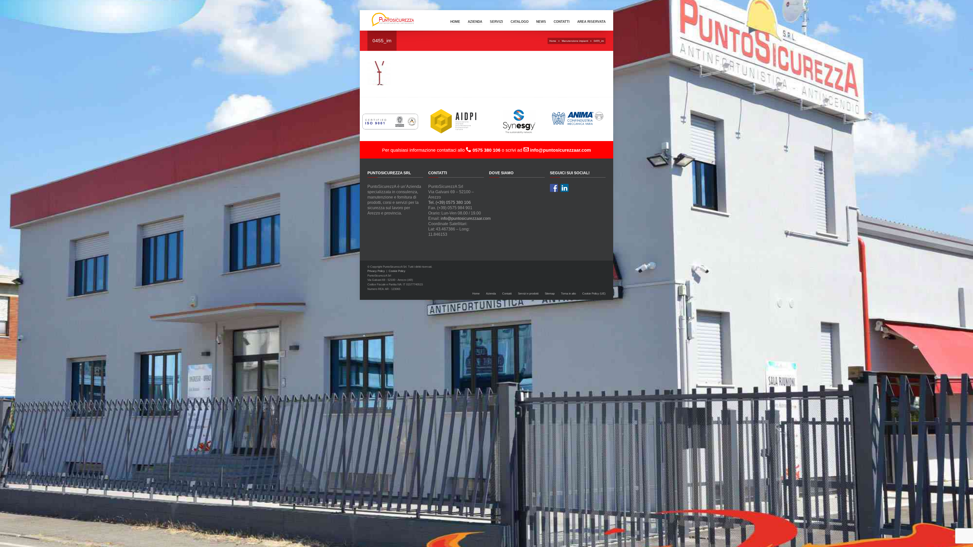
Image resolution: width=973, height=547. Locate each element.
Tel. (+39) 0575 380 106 (449, 202)
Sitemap (550, 293)
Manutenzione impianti (575, 41)
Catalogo (520, 22)
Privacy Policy (376, 270)
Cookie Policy (397, 270)
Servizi (496, 22)
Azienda (475, 22)
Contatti (507, 293)
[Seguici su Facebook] (554, 188)
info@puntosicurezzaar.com (466, 218)
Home (455, 22)
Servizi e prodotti (528, 293)
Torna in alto (568, 293)
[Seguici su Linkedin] (564, 188)
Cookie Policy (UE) (594, 293)
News (541, 22)
